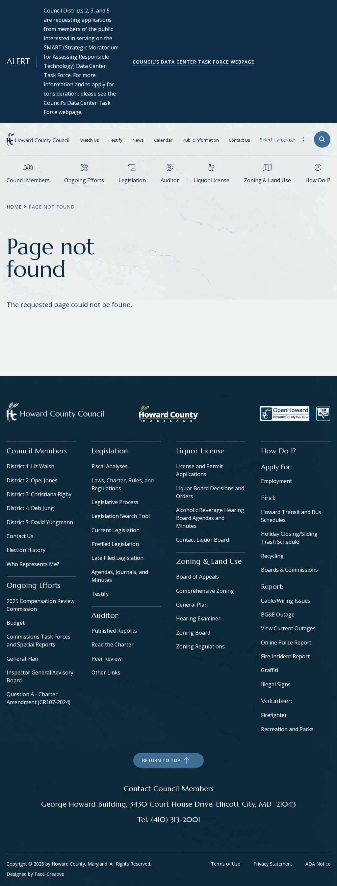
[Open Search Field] (322, 139)
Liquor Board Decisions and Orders (210, 492)
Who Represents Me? (33, 564)
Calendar (163, 140)
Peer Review (106, 658)
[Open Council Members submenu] (28, 190)
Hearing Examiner (198, 618)
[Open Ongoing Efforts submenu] (84, 190)
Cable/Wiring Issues (285, 600)
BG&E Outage (278, 614)
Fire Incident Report (285, 656)
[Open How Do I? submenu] (318, 190)
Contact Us (239, 140)
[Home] (55, 413)
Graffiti (269, 670)
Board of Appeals (197, 576)
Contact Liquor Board (202, 539)
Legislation (132, 180)
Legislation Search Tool (120, 516)
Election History (26, 550)
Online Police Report (286, 642)
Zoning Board (193, 632)
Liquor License (211, 180)
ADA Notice (317, 864)
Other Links (105, 672)
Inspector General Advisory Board (40, 676)
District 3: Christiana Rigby (39, 494)
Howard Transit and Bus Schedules (291, 516)
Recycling (272, 555)
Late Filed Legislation (117, 557)
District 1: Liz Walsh (30, 466)
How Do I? (317, 180)
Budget (16, 622)
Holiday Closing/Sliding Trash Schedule (289, 537)
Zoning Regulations (200, 646)
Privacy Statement (272, 864)
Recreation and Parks (287, 729)
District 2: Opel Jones (32, 480)
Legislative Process (115, 502)
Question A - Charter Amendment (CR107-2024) (38, 698)
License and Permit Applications (199, 470)
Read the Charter (112, 644)
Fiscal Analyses (109, 466)
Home (14, 207)
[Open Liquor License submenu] (211, 190)
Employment (276, 481)
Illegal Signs (276, 684)
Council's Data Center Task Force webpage (193, 62)
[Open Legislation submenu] (132, 190)
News (138, 140)
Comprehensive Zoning (205, 590)
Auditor (170, 180)
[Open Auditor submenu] (170, 190)
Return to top (161, 760)
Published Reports (114, 630)
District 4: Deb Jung (30, 508)
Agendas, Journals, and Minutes (119, 576)
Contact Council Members (169, 788)
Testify (115, 140)
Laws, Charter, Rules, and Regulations (122, 484)
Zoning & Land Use (267, 180)
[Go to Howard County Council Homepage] (38, 139)
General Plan (22, 658)
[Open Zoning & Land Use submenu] (267, 190)
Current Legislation (115, 530)
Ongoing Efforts (84, 180)
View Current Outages (288, 628)
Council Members (28, 180)
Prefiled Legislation (115, 544)
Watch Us (89, 140)
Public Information (201, 140)
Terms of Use (225, 864)
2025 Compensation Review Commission (40, 605)
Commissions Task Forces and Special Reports (38, 640)
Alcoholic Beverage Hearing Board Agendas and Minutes (210, 517)
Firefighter (274, 715)
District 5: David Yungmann (40, 522)
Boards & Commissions (289, 569)
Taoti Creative (49, 874)
